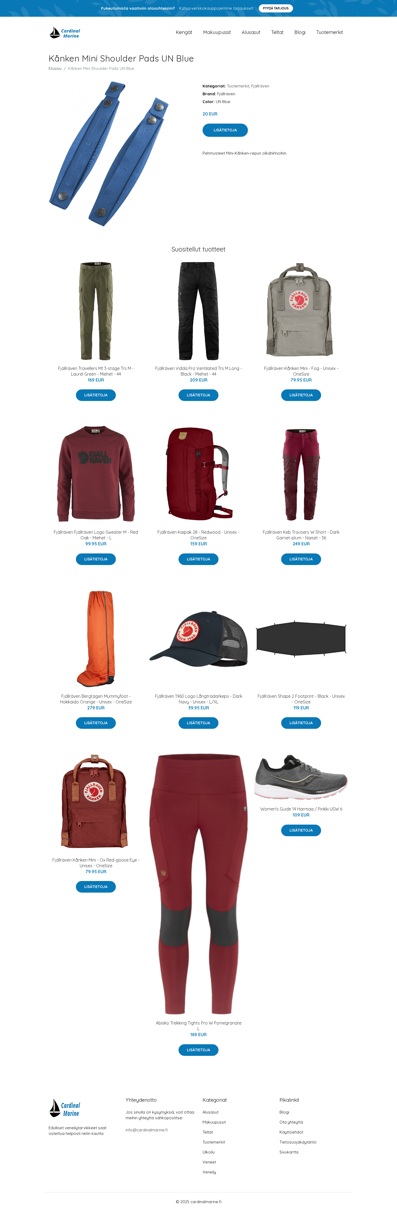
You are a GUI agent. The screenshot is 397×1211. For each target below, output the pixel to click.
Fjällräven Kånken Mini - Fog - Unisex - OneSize (301, 371)
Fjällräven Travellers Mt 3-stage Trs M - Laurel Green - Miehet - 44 (96, 371)
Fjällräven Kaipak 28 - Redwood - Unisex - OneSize (198, 534)
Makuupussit (217, 32)
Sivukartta (289, 1152)
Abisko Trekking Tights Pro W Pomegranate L (198, 1025)
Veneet (209, 1162)
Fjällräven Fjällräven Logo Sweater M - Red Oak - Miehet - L (96, 534)
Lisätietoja (225, 130)
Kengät (184, 32)
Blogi (299, 32)
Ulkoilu (209, 1152)
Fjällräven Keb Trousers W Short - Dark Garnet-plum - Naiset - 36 (301, 534)
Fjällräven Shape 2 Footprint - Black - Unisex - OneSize (301, 699)
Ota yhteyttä (291, 1122)
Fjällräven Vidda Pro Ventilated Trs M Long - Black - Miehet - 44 (198, 371)
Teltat (277, 32)
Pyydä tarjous (276, 8)
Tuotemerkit (329, 32)
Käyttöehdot (291, 1132)
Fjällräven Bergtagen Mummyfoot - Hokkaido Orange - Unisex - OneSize (96, 699)
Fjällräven (260, 86)
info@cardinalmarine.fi (147, 1129)
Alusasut (251, 32)
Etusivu (55, 68)
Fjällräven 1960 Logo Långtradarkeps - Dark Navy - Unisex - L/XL (198, 699)
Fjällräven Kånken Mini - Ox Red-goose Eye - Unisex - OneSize (96, 862)
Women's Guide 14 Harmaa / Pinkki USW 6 (301, 809)
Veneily (209, 1172)
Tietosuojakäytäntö (298, 1142)
